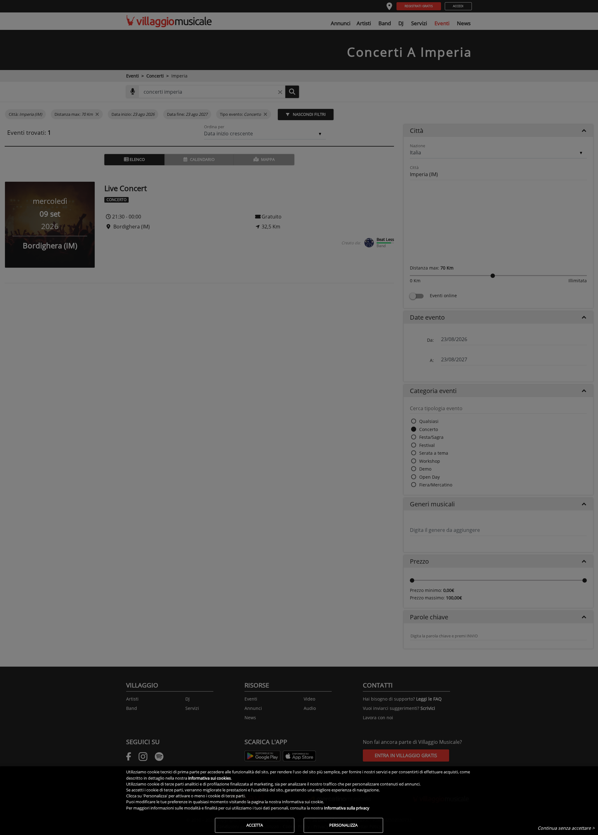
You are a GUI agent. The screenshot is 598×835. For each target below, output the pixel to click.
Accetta (254, 825)
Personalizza (343, 825)
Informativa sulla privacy (346, 808)
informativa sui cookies (209, 778)
